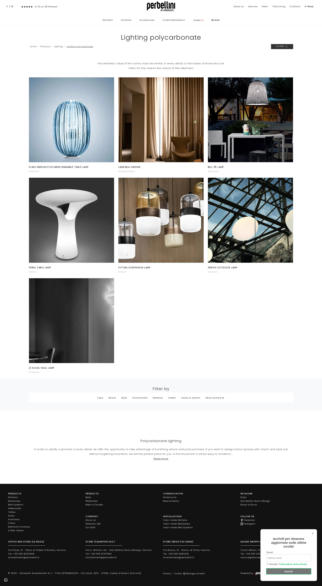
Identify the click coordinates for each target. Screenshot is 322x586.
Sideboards (14, 508)
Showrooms (170, 497)
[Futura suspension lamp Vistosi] (161, 220)
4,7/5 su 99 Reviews (46, 6)
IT (7, 6)
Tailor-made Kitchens (175, 520)
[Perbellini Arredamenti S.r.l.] (161, 6)
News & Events (171, 501)
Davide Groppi (126, 171)
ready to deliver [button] (190, 397)
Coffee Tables (16, 530)
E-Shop (309, 6)
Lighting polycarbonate (80, 46)
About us (239, 6)
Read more (161, 458)
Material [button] (158, 397)
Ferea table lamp (40, 267)
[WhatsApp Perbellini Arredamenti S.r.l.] (6, 580)
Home (33, 46)
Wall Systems (15, 504)
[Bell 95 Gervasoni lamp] (250, 119)
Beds (88, 497)
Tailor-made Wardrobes (176, 523)
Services (253, 6)
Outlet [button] (172, 397)
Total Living (278, 6)
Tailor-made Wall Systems (178, 527)
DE (12, 6)
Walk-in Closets (94, 504)
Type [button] (100, 397)
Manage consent (195, 573)
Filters (280, 46)
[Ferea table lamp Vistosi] (71, 220)
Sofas (11, 515)
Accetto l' (288, 564)
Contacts (295, 6)
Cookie (178, 573)
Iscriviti (289, 571)
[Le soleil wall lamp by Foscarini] (71, 320)
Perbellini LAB (93, 523)
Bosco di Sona (248, 504)
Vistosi (33, 271)
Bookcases (14, 501)
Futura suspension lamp (134, 267)
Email (270, 552)
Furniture (126, 20)
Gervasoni (213, 171)
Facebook (249, 520)
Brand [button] (112, 397)
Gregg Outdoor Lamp (222, 267)
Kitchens (108, 20)
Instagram (249, 523)
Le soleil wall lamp (41, 368)
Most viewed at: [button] (215, 397)
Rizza (243, 497)
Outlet (198, 20)
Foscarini (34, 171)
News (265, 6)
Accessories (147, 20)
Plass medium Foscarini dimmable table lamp (59, 167)
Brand (215, 20)
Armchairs (14, 519)
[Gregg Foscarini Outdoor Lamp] (250, 220)
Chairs (11, 523)
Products (45, 46)
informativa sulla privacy (293, 564)
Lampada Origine (129, 167)
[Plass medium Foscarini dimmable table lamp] (71, 119)
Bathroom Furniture (19, 526)
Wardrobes (92, 501)
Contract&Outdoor (174, 20)
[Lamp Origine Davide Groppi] (161, 119)
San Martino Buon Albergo (255, 501)
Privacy (167, 573)
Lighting (58, 46)
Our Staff (90, 527)
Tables (12, 512)
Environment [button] (140, 397)
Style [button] (124, 397)
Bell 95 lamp (216, 167)
